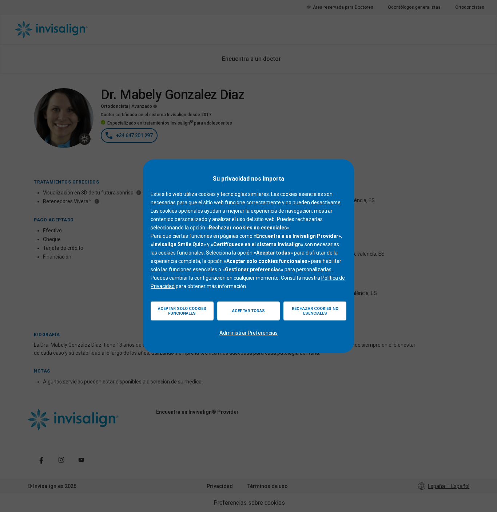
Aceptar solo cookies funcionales (182, 311)
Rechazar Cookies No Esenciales (315, 311)
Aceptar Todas (248, 310)
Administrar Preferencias (248, 333)
